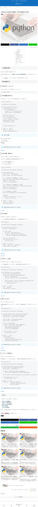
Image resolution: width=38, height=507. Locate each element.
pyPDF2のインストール (19, 54)
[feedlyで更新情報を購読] (10, 427)
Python (3, 415)
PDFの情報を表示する (19, 55)
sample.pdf (2, 150)
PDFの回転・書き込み (19, 57)
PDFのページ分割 (18, 59)
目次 (17, 49)
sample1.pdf (3, 253)
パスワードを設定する (19, 62)
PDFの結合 (17, 58)
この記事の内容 (17, 51)
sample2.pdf (3, 255)
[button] (35, 267)
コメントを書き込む (19, 496)
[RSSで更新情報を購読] (28, 427)
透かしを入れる (18, 61)
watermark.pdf (3, 350)
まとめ (16, 63)
